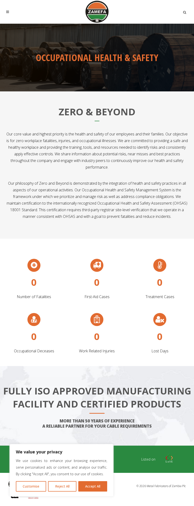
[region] (61, 470)
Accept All (92, 486)
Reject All (62, 486)
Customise (31, 486)
